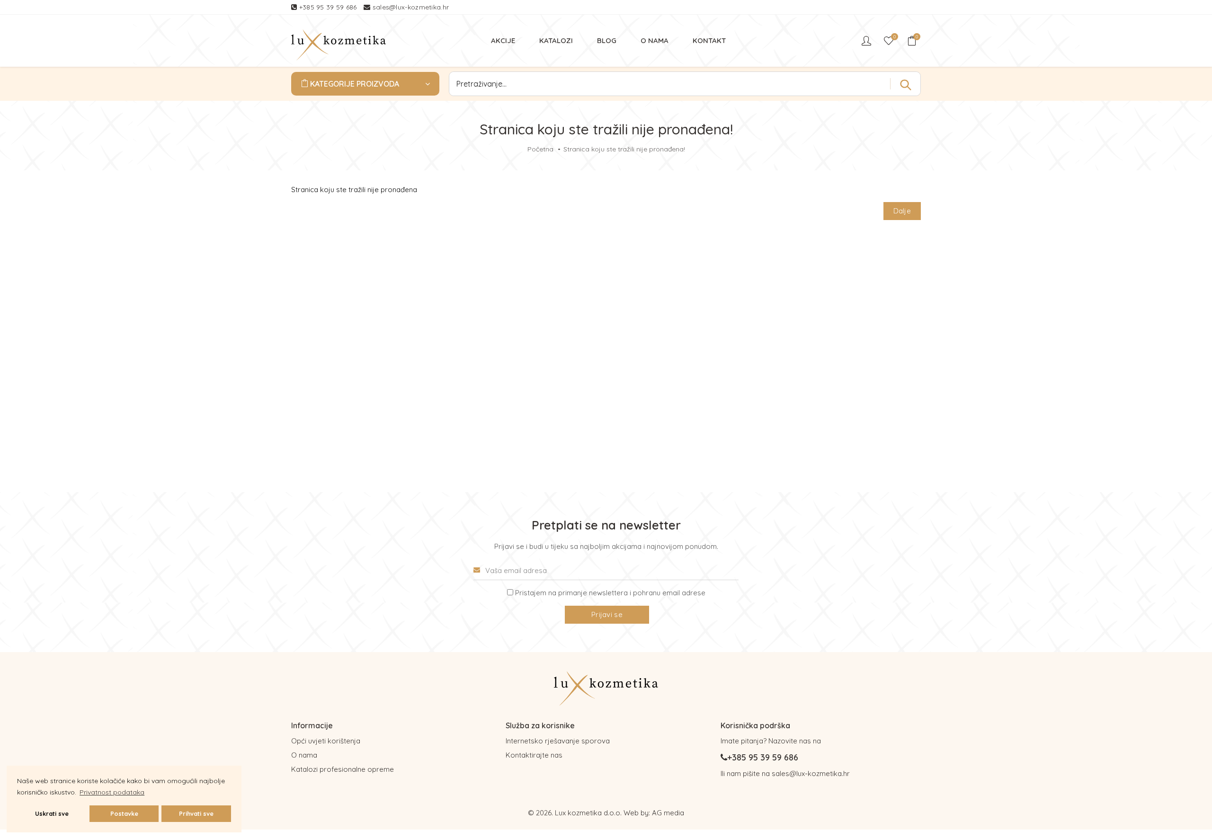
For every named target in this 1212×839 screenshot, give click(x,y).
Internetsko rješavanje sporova (558, 740)
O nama (304, 755)
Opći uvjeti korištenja (325, 740)
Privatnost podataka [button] (112, 792)
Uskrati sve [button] (52, 813)
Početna (540, 149)
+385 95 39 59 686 (329, 7)
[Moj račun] (867, 41)
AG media (668, 812)
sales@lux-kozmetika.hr (411, 7)
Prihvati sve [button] (196, 813)
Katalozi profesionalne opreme (342, 769)
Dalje (902, 210)
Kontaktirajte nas (534, 755)
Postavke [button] (124, 813)
